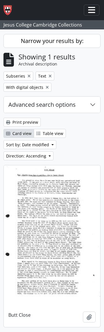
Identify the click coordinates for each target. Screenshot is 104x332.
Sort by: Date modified (28, 144)
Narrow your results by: (52, 41)
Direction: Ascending (26, 156)
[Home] (9, 10)
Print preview (24, 122)
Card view (21, 133)
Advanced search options (42, 104)
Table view (52, 133)
